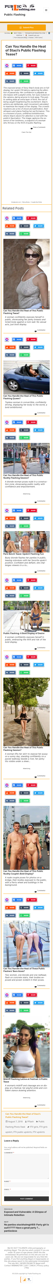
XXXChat (19, 35)
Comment (9, 1153)
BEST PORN (18, 33)
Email (7, 1189)
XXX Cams (38, 37)
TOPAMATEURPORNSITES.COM (35, 33)
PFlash (30, 1121)
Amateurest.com (16, 202)
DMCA (32, 1265)
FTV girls (34, 1126)
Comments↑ (41, 330)
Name (7, 1181)
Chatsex (31, 37)
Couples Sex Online (36, 202)
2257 (26, 1265)
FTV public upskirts (22, 1132)
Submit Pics (28, 27)
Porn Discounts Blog (20, 37)
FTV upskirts (39, 1132)
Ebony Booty (26, 202)
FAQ (27, 1268)
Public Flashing (14, 14)
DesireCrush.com (33, 35)
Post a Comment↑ (39, 127)
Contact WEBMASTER (13, 1265)
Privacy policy (43, 1265)
